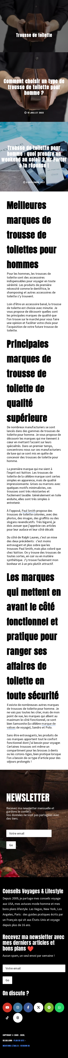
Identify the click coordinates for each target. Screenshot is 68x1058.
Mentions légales (11, 1045)
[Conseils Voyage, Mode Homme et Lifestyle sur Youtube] (7, 1007)
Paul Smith (29, 511)
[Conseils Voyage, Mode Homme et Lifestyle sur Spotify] (49, 1007)
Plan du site (19, 1040)
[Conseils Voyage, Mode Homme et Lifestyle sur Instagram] (17, 1007)
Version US (25, 1045)
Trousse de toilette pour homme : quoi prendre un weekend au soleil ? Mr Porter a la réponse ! (34, 156)
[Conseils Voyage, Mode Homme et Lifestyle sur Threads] (17, 1018)
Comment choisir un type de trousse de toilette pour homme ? (34, 86)
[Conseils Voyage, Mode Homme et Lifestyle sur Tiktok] (7, 1018)
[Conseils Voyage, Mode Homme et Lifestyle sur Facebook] (28, 1007)
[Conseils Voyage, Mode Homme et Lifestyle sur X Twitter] (38, 1007)
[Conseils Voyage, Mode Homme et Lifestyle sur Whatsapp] (59, 1007)
